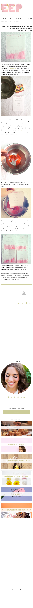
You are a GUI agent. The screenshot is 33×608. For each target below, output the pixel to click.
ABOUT (14, 401)
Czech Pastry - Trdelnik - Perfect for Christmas (16, 428)
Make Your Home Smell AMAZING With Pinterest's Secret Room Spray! (16, 493)
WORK (24, 401)
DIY (11, 18)
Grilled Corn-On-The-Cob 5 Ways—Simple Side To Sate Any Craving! (16, 461)
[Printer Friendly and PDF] (24, 293)
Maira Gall (23, 603)
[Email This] (19, 303)
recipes (3, 18)
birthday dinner (13, 68)
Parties (19, 18)
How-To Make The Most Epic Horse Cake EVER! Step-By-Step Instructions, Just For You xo (16, 510)
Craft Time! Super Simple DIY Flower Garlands (16, 476)
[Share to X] (22, 303)
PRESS (19, 401)
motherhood (14, 21)
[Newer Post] (1, 353)
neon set (15, 134)
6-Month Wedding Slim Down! (16, 444)
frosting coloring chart (21, 130)
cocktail (29, 18)
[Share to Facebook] (26, 303)
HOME (8, 401)
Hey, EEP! (12, 603)
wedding (4, 21)
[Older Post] (31, 353)
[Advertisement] (12, 530)
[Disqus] (16, 329)
